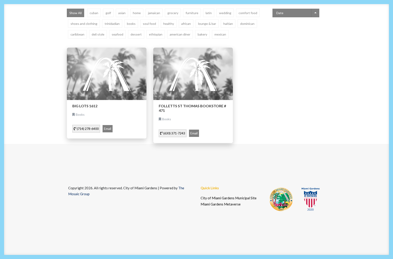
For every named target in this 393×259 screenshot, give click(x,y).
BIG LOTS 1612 (84, 106)
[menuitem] (51, 18)
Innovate (73, 19)
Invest (98, 19)
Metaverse (343, 19)
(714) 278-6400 (87, 129)
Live (122, 19)
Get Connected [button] (302, 19)
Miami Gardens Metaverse (221, 204)
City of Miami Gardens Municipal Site (229, 198)
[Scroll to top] (380, 246)
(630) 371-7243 (174, 133)
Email (107, 129)
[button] (367, 18)
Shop (158, 19)
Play (139, 19)
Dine (50, 19)
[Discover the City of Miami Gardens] (27, 18)
